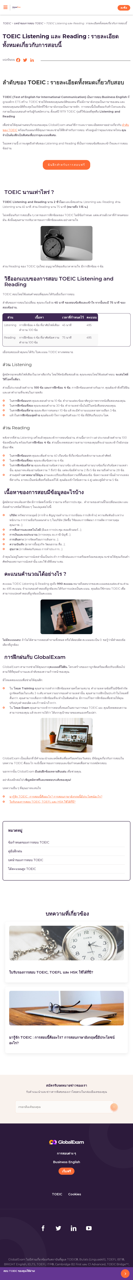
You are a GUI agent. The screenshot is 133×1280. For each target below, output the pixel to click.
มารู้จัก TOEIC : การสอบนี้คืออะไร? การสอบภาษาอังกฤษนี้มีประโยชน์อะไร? (56, 796)
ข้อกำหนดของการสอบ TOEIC (28, 842)
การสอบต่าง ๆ (66, 1153)
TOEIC (7, 23)
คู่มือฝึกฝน (15, 851)
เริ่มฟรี (66, 1171)
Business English (66, 1162)
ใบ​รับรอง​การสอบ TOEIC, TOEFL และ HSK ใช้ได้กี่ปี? (43, 801)
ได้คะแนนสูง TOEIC (22, 869)
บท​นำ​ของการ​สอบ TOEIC (28, 23)
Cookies (74, 1194)
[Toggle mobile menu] (6, 8)
